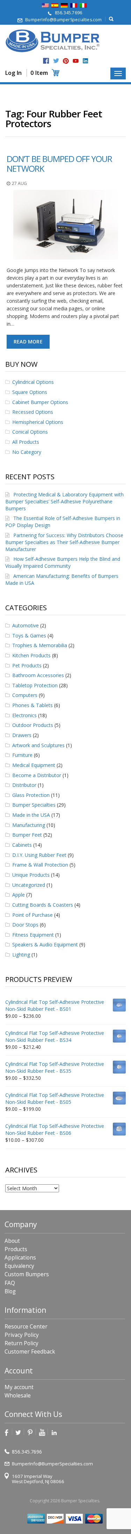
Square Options (29, 392)
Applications (20, 1257)
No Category (26, 452)
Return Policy (21, 1343)
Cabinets (22, 845)
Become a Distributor (36, 775)
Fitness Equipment (33, 934)
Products (16, 1249)
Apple (18, 894)
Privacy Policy (22, 1335)
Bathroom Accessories (38, 675)
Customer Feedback (30, 1351)
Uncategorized (28, 885)
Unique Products (31, 874)
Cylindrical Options (33, 382)
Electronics (24, 715)
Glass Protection (31, 795)
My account (19, 1387)
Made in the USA (31, 815)
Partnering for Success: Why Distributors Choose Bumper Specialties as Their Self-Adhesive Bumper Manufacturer (64, 542)
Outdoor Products (32, 725)
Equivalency (19, 1266)
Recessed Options (32, 412)
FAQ (10, 1283)
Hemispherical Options (37, 422)
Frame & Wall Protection (40, 864)
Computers (24, 695)
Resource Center (26, 1326)
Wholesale (18, 1395)
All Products (25, 442)
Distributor (24, 785)
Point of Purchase (32, 915)
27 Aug (19, 183)
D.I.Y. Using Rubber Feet (39, 855)
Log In (13, 73)
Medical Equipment (33, 765)
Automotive (25, 625)
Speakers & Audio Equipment (45, 944)
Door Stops (25, 924)
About (12, 1241)
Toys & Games (29, 635)
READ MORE (28, 341)
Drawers (21, 735)
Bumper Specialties (34, 804)
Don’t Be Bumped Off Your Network (59, 163)
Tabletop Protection (35, 685)
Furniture (22, 755)
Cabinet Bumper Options (40, 402)
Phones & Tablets (32, 705)
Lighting (21, 954)
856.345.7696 (68, 13)
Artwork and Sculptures (38, 745)
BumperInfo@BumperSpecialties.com (63, 20)
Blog (10, 1291)
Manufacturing (28, 825)
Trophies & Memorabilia (39, 645)
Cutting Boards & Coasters (42, 904)
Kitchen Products (31, 655)
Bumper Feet (27, 834)
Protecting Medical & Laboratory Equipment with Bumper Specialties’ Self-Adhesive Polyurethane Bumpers (64, 501)
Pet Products (27, 665)
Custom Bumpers (27, 1274)
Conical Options (30, 431)
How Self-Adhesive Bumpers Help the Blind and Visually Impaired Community (62, 562)
